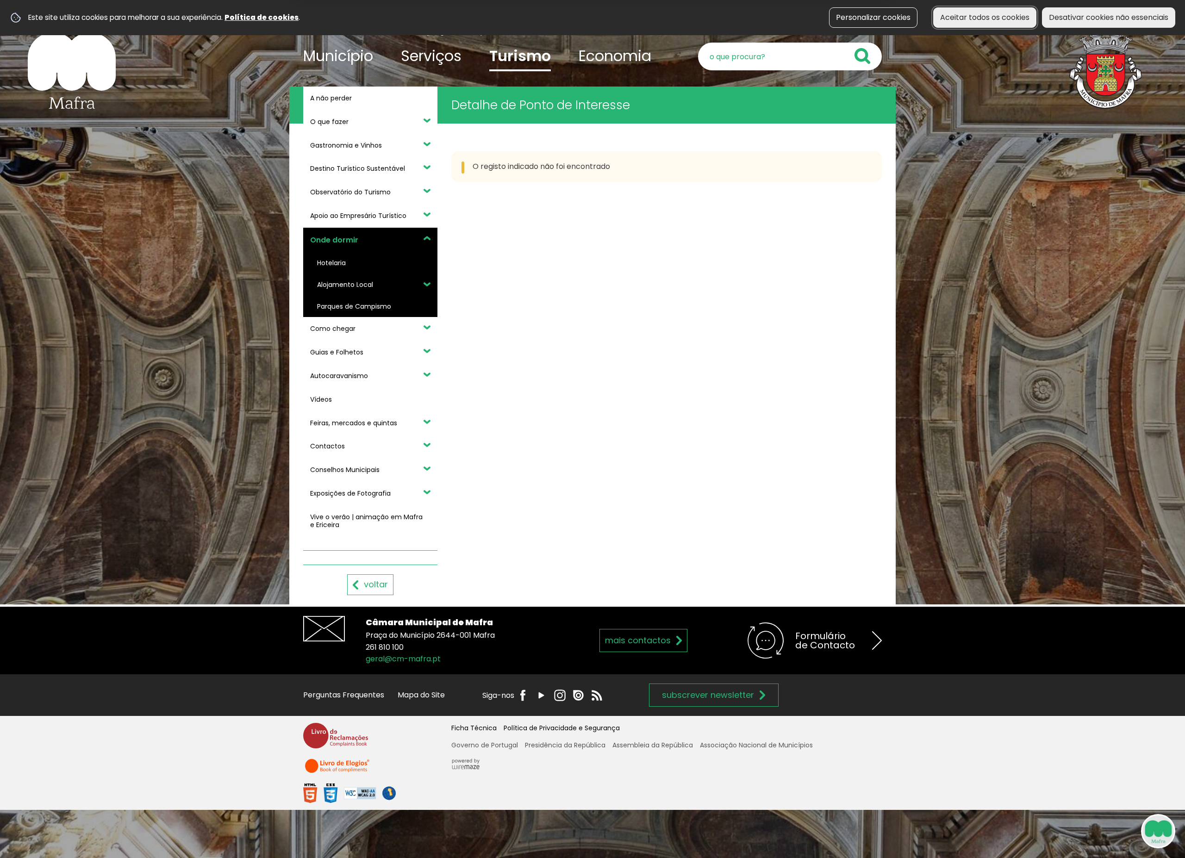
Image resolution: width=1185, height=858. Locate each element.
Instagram (560, 695)
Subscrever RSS (597, 695)
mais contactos (638, 640)
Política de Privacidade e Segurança (562, 728)
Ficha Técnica (474, 728)
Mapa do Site (421, 695)
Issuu (578, 695)
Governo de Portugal (484, 745)
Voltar (376, 584)
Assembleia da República (652, 745)
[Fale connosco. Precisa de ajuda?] (1077, 830)
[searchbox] (790, 56)
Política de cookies (262, 17)
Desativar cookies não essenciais (1108, 17)
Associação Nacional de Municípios (756, 745)
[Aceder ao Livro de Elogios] (338, 770)
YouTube (541, 695)
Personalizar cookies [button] (873, 17)
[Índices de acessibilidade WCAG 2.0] (349, 793)
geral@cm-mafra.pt (403, 658)
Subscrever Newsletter (708, 695)
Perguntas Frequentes (343, 695)
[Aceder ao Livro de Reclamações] (335, 739)
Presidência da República (565, 745)
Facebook (523, 695)
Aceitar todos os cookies (984, 17)
